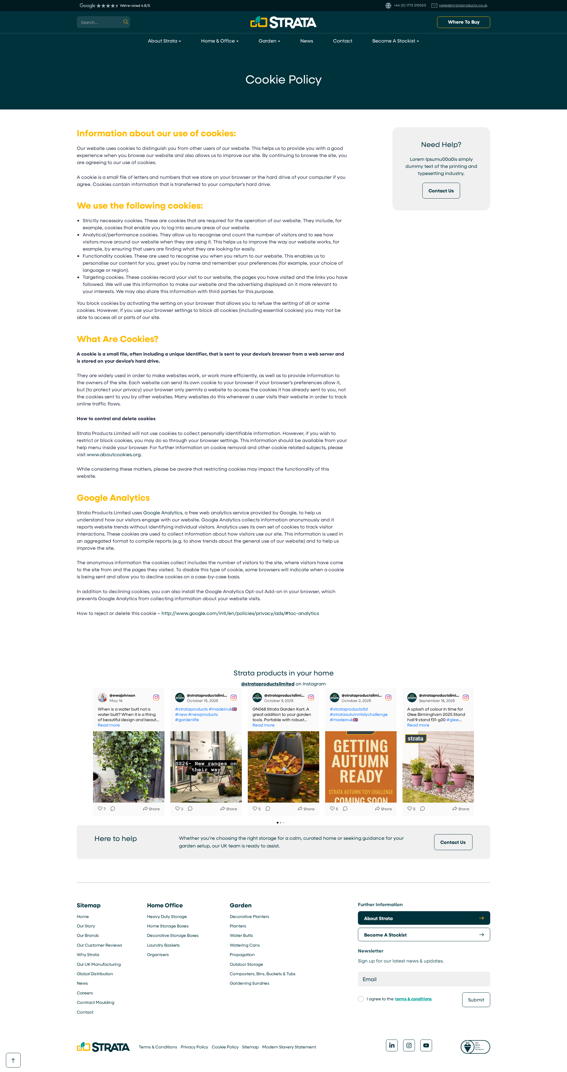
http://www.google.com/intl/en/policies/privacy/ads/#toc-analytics (240, 613)
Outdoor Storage (246, 964)
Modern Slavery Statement (289, 1047)
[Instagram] (409, 1045)
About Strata (378, 918)
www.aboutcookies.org (114, 454)
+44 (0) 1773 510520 (409, 5)
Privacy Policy (194, 1047)
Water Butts (241, 935)
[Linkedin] (392, 1045)
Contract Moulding (95, 1002)
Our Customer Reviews (99, 945)
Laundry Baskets (163, 945)
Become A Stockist (385, 935)
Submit (476, 999)
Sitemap (250, 1047)
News (82, 983)
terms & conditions (413, 998)
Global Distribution (95, 973)
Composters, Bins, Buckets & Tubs (263, 973)
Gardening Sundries (249, 983)
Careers (85, 993)
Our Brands (88, 935)
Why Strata (88, 954)
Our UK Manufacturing (99, 964)
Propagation (242, 954)
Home (83, 916)
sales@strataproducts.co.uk (463, 5)
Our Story (86, 926)
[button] (463, 22)
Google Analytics (162, 512)
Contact (85, 1012)
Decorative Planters (249, 916)
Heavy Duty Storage (167, 916)
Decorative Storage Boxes (173, 935)
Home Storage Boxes (168, 926)
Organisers (158, 954)
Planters (238, 926)
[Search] (126, 22)
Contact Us (453, 842)
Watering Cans (245, 945)
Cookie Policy (225, 1047)
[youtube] (426, 1045)
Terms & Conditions (158, 1047)
